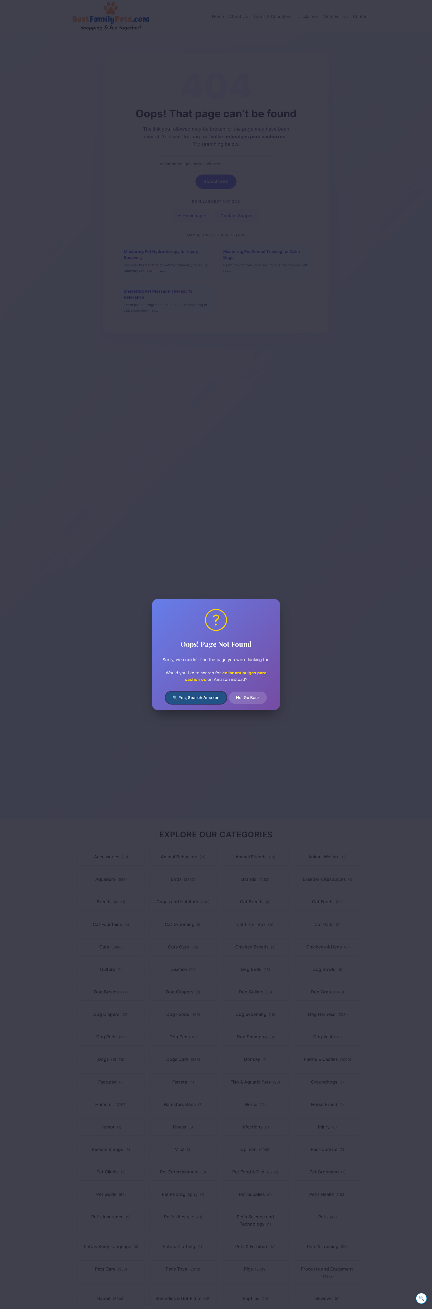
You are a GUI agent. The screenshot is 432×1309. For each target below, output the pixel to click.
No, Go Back (248, 697)
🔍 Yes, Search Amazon (196, 697)
